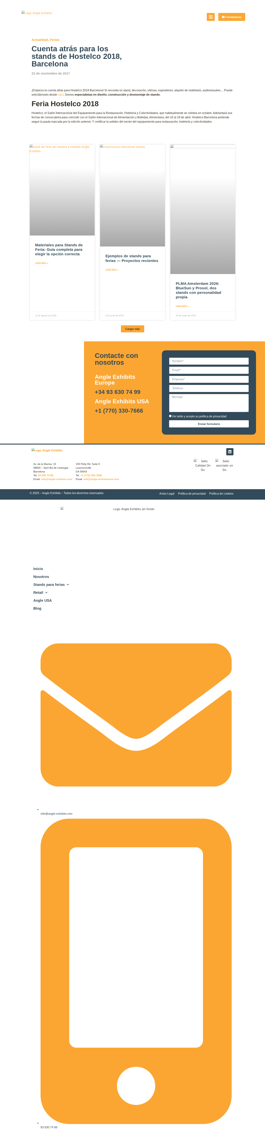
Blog (37, 608)
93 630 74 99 (45, 475)
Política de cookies (221, 493)
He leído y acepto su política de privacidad (199, 416)
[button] (132, 328)
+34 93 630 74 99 (117, 392)
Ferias (54, 40)
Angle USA (42, 600)
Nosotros (41, 577)
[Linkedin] (229, 451)
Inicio (38, 569)
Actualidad (40, 40)
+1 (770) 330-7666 (119, 410)
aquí (60, 94)
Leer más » (41, 263)
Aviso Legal (167, 493)
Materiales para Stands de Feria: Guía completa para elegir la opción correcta (59, 249)
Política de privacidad (192, 493)
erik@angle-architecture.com (101, 479)
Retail (38, 593)
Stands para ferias (49, 585)
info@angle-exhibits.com (56, 479)
